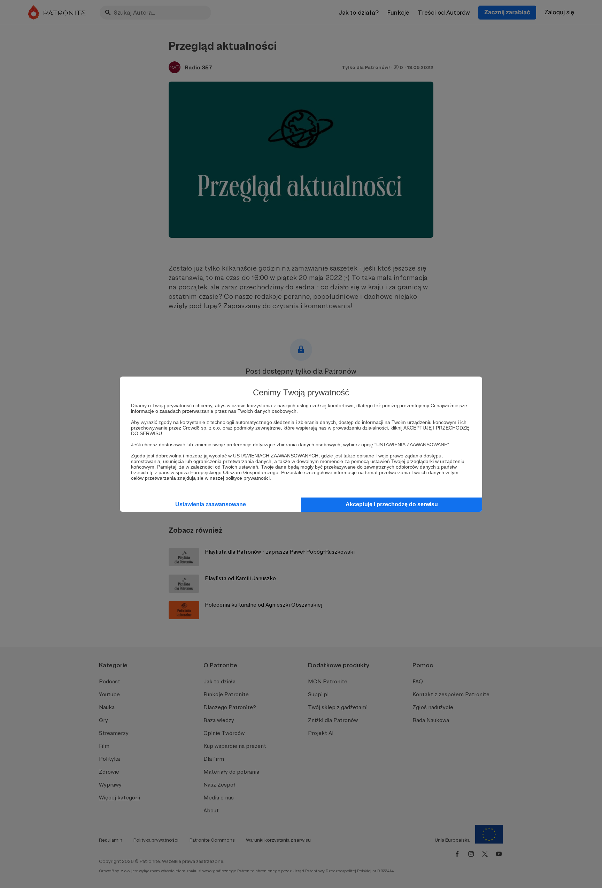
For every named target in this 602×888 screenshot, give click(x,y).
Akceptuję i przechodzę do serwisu (392, 504)
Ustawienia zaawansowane (210, 504)
